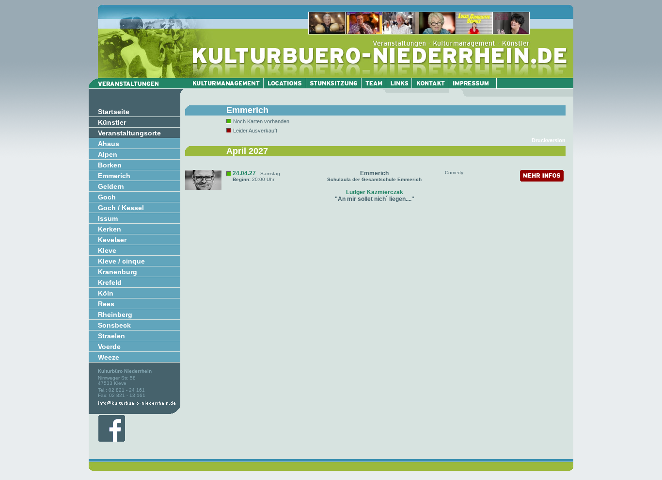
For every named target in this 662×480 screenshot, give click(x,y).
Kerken (109, 229)
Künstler (112, 122)
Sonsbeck (114, 325)
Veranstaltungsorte (129, 133)
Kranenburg (117, 272)
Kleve (107, 250)
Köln (105, 293)
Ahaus (108, 144)
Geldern (111, 186)
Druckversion (549, 140)
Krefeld (110, 282)
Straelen (111, 336)
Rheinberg (115, 314)
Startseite (113, 112)
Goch (107, 197)
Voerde (109, 346)
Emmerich (114, 176)
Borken (110, 165)
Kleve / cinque (121, 261)
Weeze (108, 357)
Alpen (107, 154)
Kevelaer (112, 240)
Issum (108, 218)
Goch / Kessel (121, 208)
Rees (106, 304)
